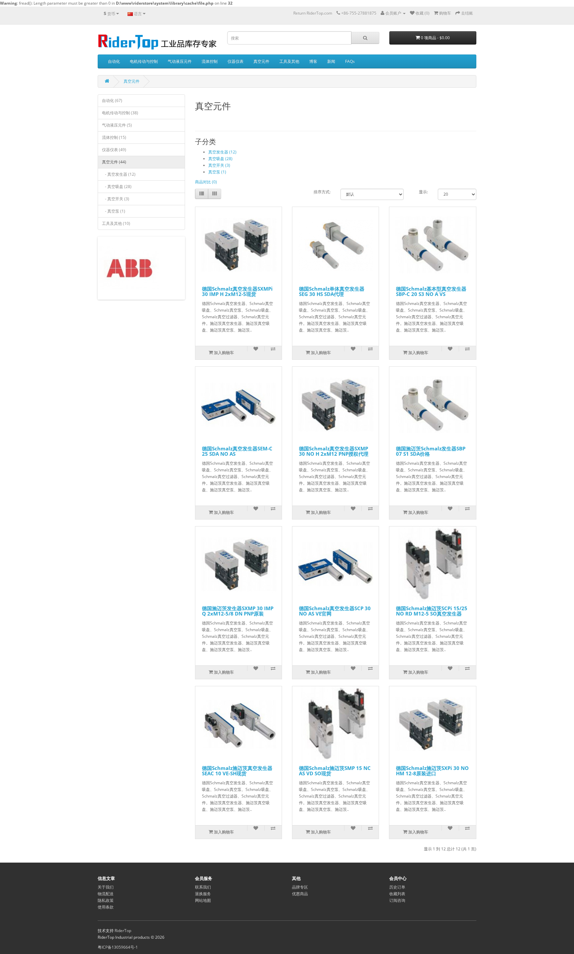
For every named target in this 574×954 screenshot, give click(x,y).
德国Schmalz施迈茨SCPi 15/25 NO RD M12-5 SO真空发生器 (431, 611)
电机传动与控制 (144, 61)
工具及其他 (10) (116, 223)
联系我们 (203, 887)
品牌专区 (300, 887)
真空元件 (261, 61)
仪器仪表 (235, 61)
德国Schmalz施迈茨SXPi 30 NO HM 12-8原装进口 (432, 771)
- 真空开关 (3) (115, 199)
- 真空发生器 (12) (119, 174)
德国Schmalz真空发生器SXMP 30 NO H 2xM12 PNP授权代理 (333, 451)
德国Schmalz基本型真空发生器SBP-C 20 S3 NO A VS (431, 291)
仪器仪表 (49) (114, 149)
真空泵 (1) (217, 172)
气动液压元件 (180, 61)
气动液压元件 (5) (117, 125)
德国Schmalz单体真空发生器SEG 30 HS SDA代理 (331, 291)
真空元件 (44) (114, 162)
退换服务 (203, 894)
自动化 (114, 61)
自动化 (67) (112, 100)
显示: (423, 192)
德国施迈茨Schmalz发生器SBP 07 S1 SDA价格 (430, 451)
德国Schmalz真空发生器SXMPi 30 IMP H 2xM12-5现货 (237, 291)
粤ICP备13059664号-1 (118, 947)
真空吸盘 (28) (220, 158)
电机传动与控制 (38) (120, 113)
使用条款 (106, 907)
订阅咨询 (397, 900)
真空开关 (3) (219, 165)
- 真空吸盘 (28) (117, 186)
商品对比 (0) (206, 182)
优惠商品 (300, 894)
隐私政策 (106, 900)
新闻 (331, 61)
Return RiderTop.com (312, 13)
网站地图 (203, 900)
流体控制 (210, 61)
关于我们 (106, 887)
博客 (313, 61)
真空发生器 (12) (222, 152)
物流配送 (106, 894)
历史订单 (397, 887)
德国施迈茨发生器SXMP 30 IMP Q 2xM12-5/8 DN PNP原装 (237, 611)
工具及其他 (289, 61)
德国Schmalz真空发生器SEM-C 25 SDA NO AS (237, 451)
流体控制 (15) (114, 137)
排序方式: (322, 192)
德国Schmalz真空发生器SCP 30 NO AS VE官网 (335, 611)
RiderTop (123, 930)
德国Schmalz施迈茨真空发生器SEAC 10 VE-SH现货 (237, 771)
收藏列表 (397, 894)
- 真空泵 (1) (113, 211)
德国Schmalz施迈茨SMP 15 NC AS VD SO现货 (335, 771)
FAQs (350, 61)
